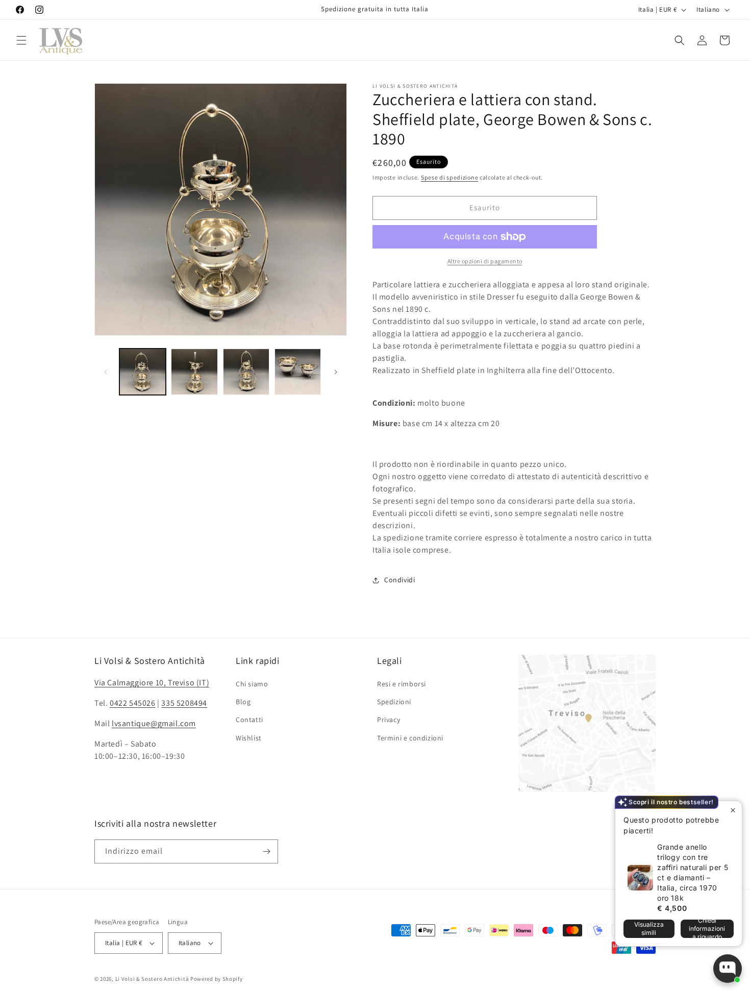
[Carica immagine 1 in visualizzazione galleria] (142, 372)
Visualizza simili (649, 928)
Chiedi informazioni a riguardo (707, 929)
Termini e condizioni (410, 737)
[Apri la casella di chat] (727, 968)
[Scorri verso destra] (335, 372)
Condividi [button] (399, 579)
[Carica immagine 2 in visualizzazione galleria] (194, 372)
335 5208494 (184, 703)
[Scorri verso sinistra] (105, 372)
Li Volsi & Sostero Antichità (152, 978)
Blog (243, 701)
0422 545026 (133, 703)
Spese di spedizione (449, 177)
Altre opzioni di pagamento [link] (484, 261)
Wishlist (249, 737)
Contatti (249, 719)
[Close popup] (733, 810)
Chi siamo (252, 683)
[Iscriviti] (266, 851)
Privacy (388, 719)
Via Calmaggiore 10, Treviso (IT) (151, 682)
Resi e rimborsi (401, 683)
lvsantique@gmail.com (154, 723)
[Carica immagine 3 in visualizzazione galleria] (246, 372)
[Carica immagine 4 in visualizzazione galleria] (297, 372)
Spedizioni (394, 701)
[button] (21, 40)
